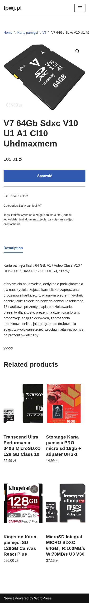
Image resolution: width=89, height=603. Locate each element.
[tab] (13, 248)
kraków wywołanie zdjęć (26, 215)
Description (13, 248)
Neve (8, 598)
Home (8, 32)
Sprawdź (44, 176)
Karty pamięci (27, 32)
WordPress (43, 598)
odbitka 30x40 (53, 215)
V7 (44, 32)
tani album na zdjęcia (33, 219)
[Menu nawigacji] (79, 8)
